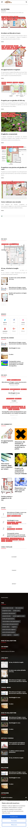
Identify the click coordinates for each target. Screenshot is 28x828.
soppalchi (16, 634)
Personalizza (14, 820)
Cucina (6, 18)
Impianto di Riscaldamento (13, 407)
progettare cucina (6, 610)
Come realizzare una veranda (11, 202)
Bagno (11, 16)
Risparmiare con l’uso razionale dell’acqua (20, 489)
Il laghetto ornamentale (9, 134)
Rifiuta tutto (14, 824)
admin (2, 41)
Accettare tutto (14, 816)
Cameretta (7, 47)
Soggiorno (9, 19)
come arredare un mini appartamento (10, 621)
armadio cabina (5, 626)
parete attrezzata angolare (8, 632)
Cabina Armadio (9, 45)
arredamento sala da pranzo (8, 613)
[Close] (26, 802)
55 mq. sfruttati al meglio (9, 268)
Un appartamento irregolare (10, 69)
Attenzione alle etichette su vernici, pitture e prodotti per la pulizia (20, 445)
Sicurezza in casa (10, 398)
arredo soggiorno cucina (18, 616)
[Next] (5, 304)
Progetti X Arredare (10, 116)
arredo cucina (16, 610)
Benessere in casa (5, 113)
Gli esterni (11, 18)
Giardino (4, 82)
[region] (14, 814)
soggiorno (14, 626)
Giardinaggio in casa (14, 348)
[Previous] (2, 304)
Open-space (17, 18)
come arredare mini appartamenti (10, 624)
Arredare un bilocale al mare (10, 33)
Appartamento (5, 16)
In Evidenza (15, 82)
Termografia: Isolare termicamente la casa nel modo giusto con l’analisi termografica (16, 363)
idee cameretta (19, 608)
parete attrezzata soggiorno (8, 629)
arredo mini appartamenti (8, 618)
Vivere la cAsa (18, 398)
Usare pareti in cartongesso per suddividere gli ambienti (17, 743)
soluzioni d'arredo (6, 616)
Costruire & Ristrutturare (7, 181)
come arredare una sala (7, 608)
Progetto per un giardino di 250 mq (13, 100)
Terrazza (15, 19)
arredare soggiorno (6, 634)
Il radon (11, 354)
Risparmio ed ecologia (15, 389)
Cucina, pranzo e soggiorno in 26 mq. (6, 498)
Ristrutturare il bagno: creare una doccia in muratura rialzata (18, 288)
